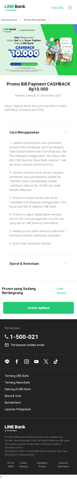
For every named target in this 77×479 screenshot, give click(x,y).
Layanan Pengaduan (18, 409)
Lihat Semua (61, 291)
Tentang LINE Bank (17, 375)
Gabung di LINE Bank (18, 389)
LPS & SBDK (10, 465)
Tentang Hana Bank (17, 382)
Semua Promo (9, 20)
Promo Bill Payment (35, 20)
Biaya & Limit (13, 395)
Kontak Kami (13, 402)
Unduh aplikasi (38, 308)
